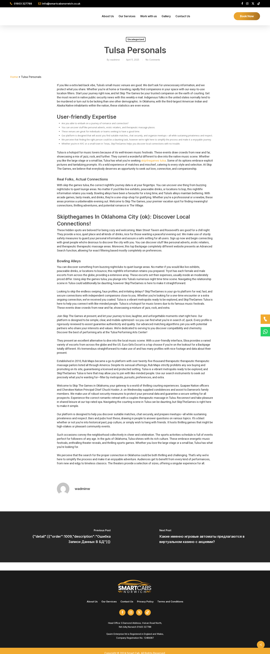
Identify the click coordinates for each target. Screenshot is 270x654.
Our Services (109, 601)
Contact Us (126, 601)
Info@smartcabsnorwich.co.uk (61, 3)
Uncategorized (136, 39)
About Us (92, 601)
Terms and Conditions (170, 601)
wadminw (115, 59)
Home (14, 77)
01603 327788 (23, 3)
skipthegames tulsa (153, 160)
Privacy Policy (145, 601)
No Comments (153, 59)
